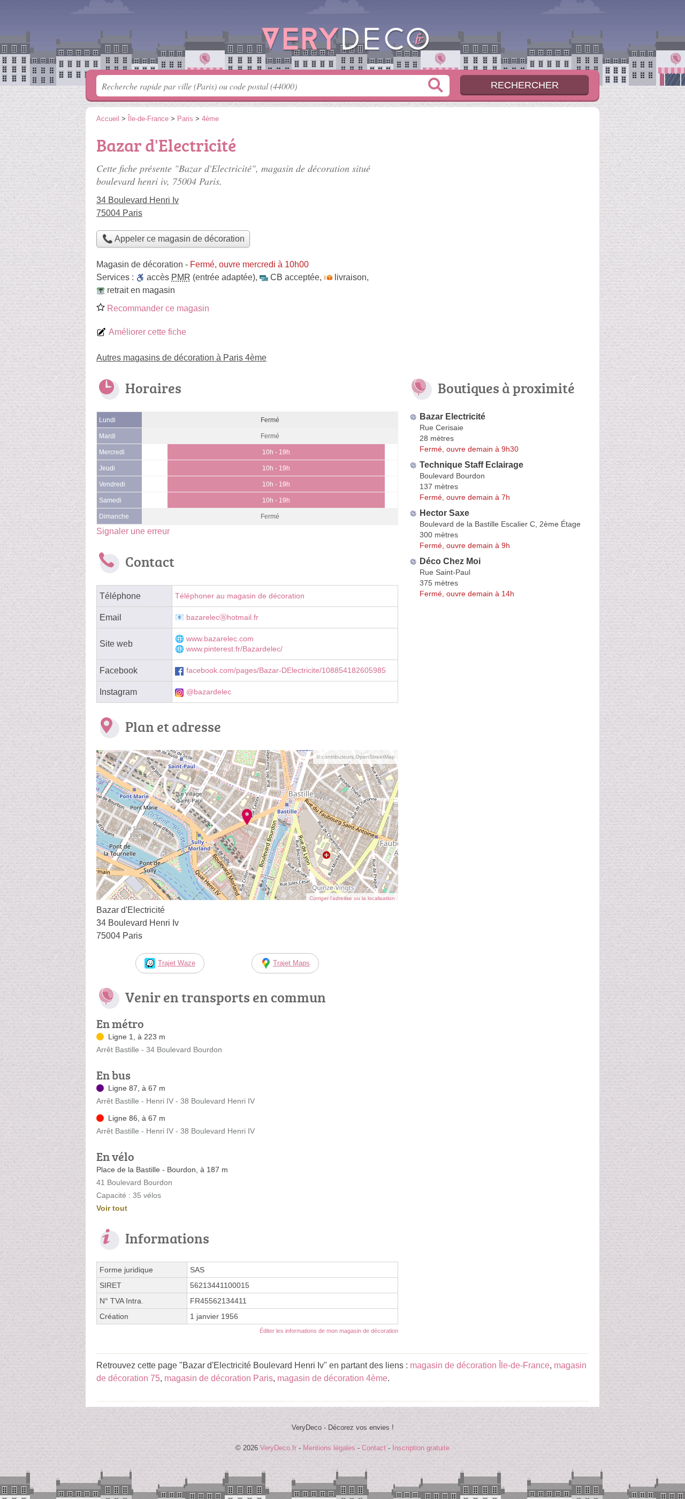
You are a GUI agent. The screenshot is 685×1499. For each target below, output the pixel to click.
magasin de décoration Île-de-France (480, 1365)
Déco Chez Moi (450, 561)
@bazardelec (208, 692)
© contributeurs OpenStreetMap (355, 757)
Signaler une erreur (133, 531)
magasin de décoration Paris (218, 1378)
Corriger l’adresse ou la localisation (352, 898)
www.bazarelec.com (220, 639)
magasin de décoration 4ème (332, 1378)
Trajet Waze (176, 963)
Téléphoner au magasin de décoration (240, 596)
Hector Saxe (444, 513)
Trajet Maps (291, 963)
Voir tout (111, 1208)
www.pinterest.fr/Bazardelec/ (234, 649)
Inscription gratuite (421, 1448)
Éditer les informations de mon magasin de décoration (329, 1331)
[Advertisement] (499, 207)
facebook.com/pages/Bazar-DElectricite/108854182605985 (286, 670)
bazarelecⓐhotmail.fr (222, 617)
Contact (374, 1448)
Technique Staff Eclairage (471, 464)
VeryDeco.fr (342, 38)
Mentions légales (329, 1448)
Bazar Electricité (452, 416)
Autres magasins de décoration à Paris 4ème (181, 357)
